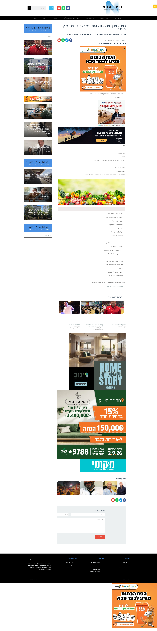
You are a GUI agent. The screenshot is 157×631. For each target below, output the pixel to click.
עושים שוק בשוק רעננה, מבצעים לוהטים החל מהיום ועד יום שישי (94, 325)
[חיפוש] (29, 8)
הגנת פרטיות (123, 564)
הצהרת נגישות (123, 568)
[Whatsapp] (63, 8)
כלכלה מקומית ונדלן (94, 571)
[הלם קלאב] (91, 135)
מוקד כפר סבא (70, 562)
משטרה (71, 564)
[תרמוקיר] (111, 113)
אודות (125, 562)
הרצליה (35, 18)
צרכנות (98, 568)
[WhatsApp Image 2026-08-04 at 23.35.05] (103, 68)
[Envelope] (59, 8)
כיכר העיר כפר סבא (119, 18)
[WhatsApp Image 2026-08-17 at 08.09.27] (91, 424)
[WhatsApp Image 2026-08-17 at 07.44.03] (97, 361)
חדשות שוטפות (90, 18)
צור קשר (124, 566)
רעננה (44, 18)
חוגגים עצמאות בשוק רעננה (118, 324)
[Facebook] (68, 8)
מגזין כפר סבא (104, 18)
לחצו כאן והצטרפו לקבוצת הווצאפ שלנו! (112, 43)
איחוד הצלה (70, 568)
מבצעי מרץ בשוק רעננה (74, 324)
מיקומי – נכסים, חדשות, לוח (71, 18)
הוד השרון (55, 18)
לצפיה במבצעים (116, 209)
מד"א (72, 566)
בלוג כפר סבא (96, 569)
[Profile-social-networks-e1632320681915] (103, 465)
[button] (155, 6)
